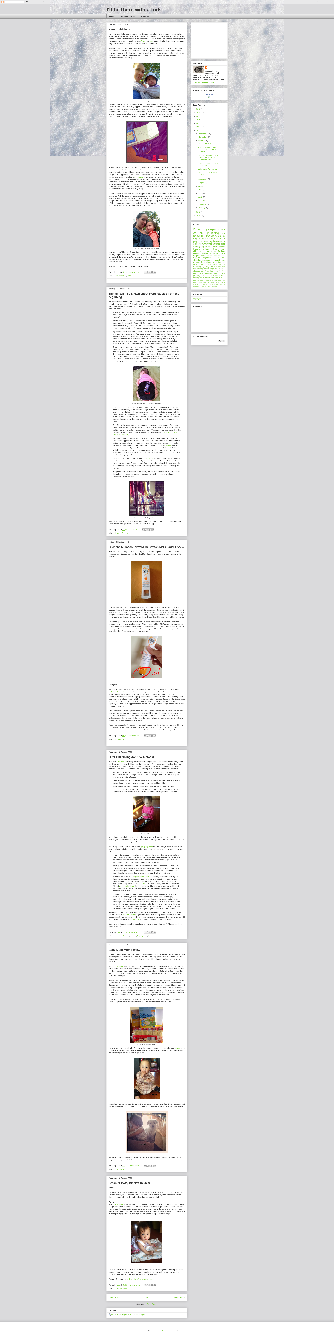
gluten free (217, 262)
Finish (223, 280)
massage (222, 284)
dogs (212, 269)
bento (201, 273)
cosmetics (206, 260)
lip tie (209, 276)
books (217, 282)
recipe (222, 236)
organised (207, 258)
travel (223, 253)
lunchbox (214, 276)
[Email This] (145, 272)
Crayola (214, 280)
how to (203, 276)
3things (216, 244)
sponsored (214, 253)
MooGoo (167, 445)
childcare (207, 249)
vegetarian (198, 238)
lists (217, 284)
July (200, 186)
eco (223, 233)
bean (195, 273)
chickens (197, 251)
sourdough (215, 260)
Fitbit (194, 282)
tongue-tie (209, 267)
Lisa (210, 67)
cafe (223, 258)
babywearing (119, 276)
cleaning (118, 533)
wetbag (136, 919)
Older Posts (179, 1297)
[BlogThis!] (147, 272)
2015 (198, 123)
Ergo (143, 41)
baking (206, 269)
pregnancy (118, 739)
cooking (133, 936)
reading (196, 278)
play (195, 241)
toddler (217, 278)
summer (209, 251)
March (201, 200)
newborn (197, 262)
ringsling (208, 264)
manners (222, 276)
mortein (195, 286)
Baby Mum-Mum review (124, 949)
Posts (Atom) (152, 1304)
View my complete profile (203, 82)
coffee (209, 256)
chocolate (197, 260)
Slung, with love (119, 29)
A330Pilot (165, 1331)
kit (214, 284)
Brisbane (221, 251)
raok (201, 264)
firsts (215, 249)
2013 (198, 130)
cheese (223, 282)
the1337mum (118, 966)
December (203, 134)
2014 (198, 127)
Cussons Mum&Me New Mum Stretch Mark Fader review (146, 547)
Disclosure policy (128, 16)
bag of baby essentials (141, 877)
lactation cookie (129, 915)
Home (111, 16)
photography (202, 286)
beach (209, 262)
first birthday (122, 762)
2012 (198, 212)
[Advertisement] (212, 39)
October (202, 141)
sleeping (126, 1288)
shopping (196, 271)
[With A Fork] (209, 97)
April (200, 197)
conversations (219, 256)
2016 (198, 120)
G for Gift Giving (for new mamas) (131, 757)
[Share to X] (150, 272)
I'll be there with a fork (133, 10)
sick (202, 271)
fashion (222, 273)
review (125, 739)
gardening (212, 233)
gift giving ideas (146, 847)
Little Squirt (149, 458)
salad (223, 269)
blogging (208, 273)
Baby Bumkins (198, 280)
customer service (199, 284)
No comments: (134, 272)
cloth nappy (138, 177)
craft (223, 244)
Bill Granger (207, 280)
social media (205, 278)
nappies (127, 533)
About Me (145, 16)
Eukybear (142, 884)
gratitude (206, 246)
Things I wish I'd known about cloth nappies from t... (207, 149)
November (203, 137)
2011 (198, 216)
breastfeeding (124, 936)
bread (216, 273)
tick (212, 278)
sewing (222, 249)
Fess (216, 271)
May (200, 193)
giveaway (196, 276)
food (203, 251)
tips (149, 936)
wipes (215, 286)
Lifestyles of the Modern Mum (140, 1279)
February (202, 204)
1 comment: (133, 530)
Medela (200, 282)
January (202, 208)
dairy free (205, 236)
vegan (212, 229)
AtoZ (116, 936)
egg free (215, 236)
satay (208, 286)
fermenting (209, 284)
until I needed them (126, 886)
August (201, 183)
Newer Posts (114, 1297)
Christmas (207, 244)
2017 (198, 116)
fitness (217, 269)
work (203, 256)
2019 (198, 109)
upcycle (196, 256)
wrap (151, 41)
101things (220, 238)
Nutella (204, 262)
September (203, 179)
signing (177, 1048)
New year (217, 267)
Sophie (212, 282)
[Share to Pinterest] (155, 272)
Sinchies (206, 282)
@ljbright (197, 299)
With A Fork (209, 95)
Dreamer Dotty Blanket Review (129, 1183)
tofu (212, 286)
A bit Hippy (209, 271)
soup (217, 258)
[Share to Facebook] (152, 272)
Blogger (182, 1331)
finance (205, 253)
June (200, 190)
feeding (119, 1169)
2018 (198, 113)
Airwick (223, 278)
